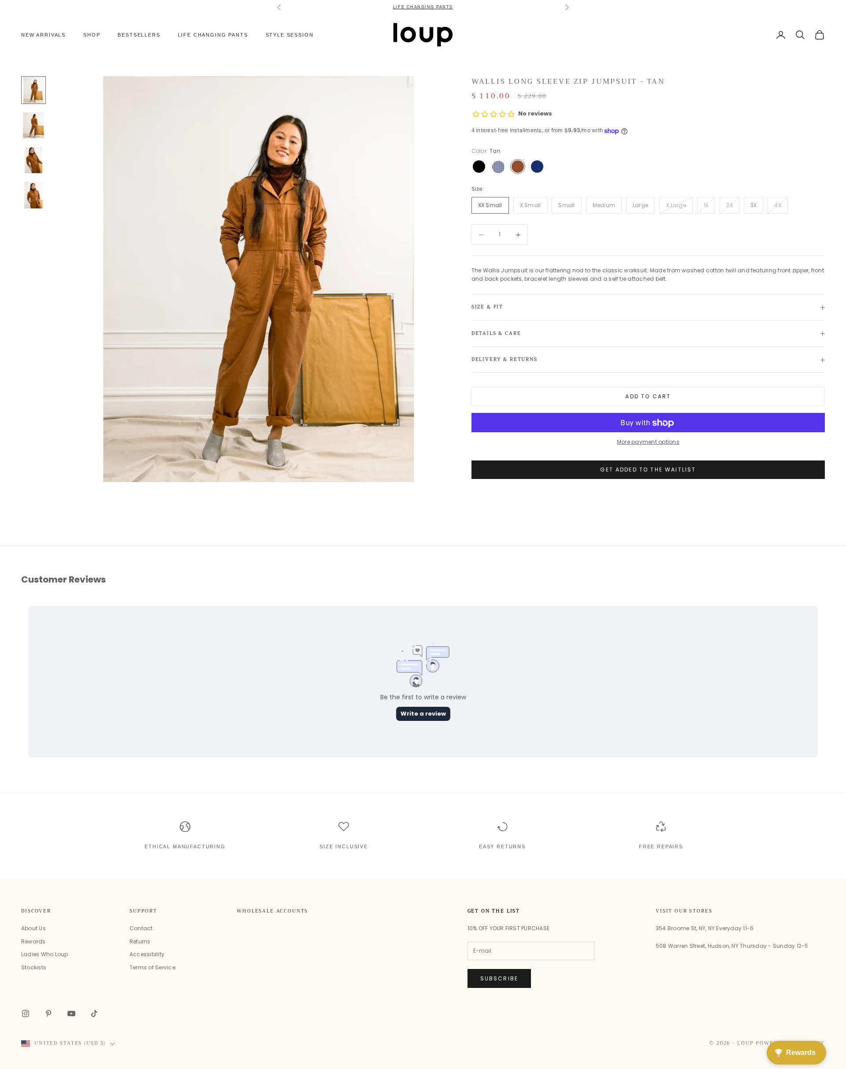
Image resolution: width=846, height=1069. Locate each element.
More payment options (648, 442)
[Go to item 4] (33, 195)
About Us (33, 928)
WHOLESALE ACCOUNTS (272, 911)
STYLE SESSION (290, 34)
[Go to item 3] (33, 160)
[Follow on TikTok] (94, 1013)
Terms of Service (152, 967)
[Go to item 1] (33, 90)
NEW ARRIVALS (43, 34)
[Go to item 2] (33, 125)
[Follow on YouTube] (71, 1013)
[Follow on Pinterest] (48, 1013)
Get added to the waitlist (648, 470)
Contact (141, 928)
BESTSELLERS (139, 34)
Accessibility (147, 954)
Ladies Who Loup (44, 954)
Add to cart (648, 396)
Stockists (33, 967)
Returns (140, 941)
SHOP (91, 34)
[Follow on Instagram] (25, 1013)
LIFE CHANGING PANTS (423, 7)
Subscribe (499, 978)
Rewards (33, 941)
